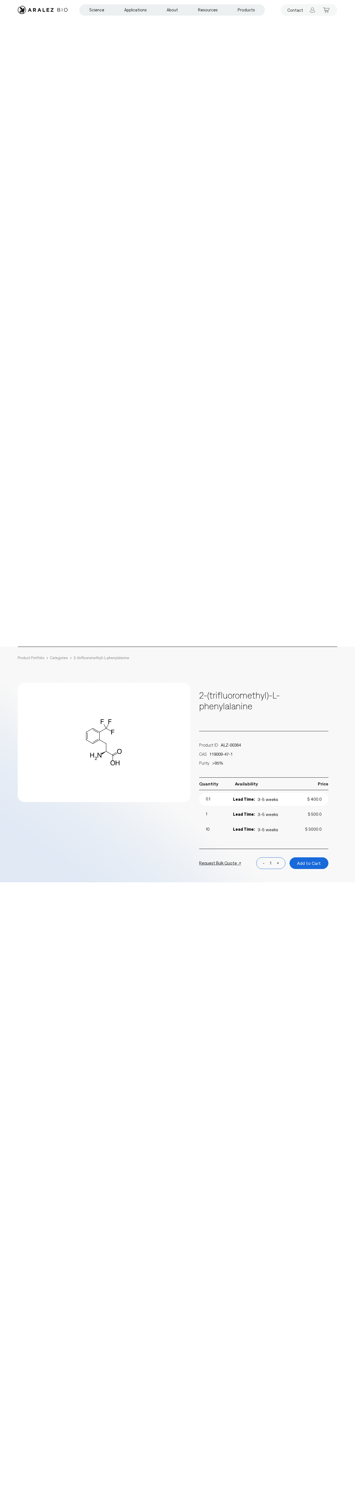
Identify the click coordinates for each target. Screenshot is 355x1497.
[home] (43, 10)
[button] (96, 10)
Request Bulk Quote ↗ (220, 863)
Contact (295, 10)
